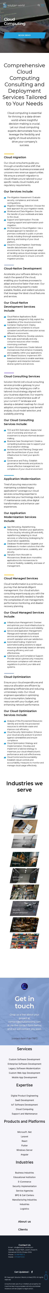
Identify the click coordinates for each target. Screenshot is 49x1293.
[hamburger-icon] (43, 5)
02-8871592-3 (19, 1254)
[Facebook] (32, 1272)
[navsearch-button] (39, 5)
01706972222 (19, 1257)
